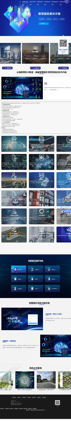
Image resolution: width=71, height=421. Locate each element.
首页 (20, 2)
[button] (61, 374)
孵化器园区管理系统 (55, 2)
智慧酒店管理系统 (40, 2)
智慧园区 (14, 397)
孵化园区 (34, 397)
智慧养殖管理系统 (47, 2)
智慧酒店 (24, 397)
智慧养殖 (29, 397)
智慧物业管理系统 (62, 2)
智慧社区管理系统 (32, 2)
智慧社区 (19, 397)
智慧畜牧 (44, 397)
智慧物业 (39, 397)
